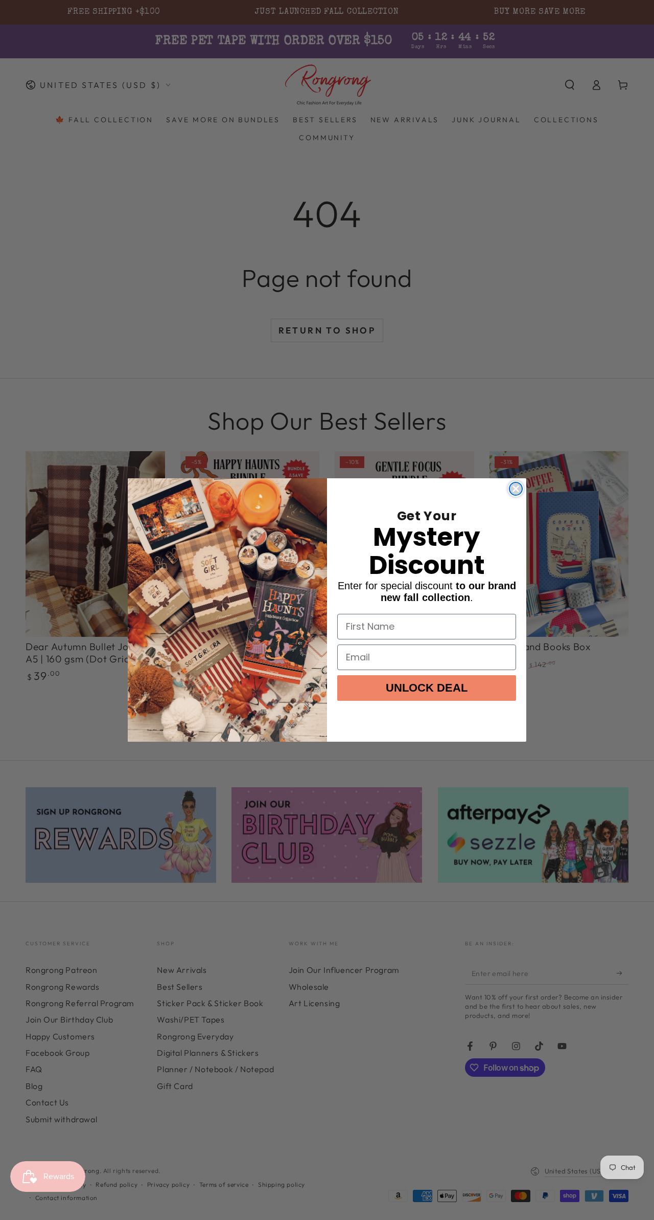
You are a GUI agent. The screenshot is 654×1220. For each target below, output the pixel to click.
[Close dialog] (515, 488)
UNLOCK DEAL (427, 687)
